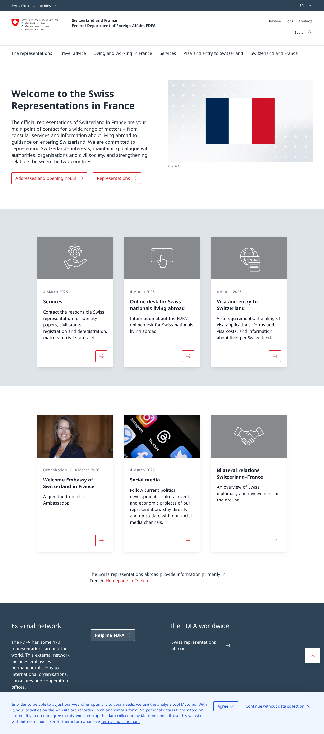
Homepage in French (127, 580)
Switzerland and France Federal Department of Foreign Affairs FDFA (114, 23)
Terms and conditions (120, 721)
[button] (32, 53)
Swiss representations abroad (193, 645)
